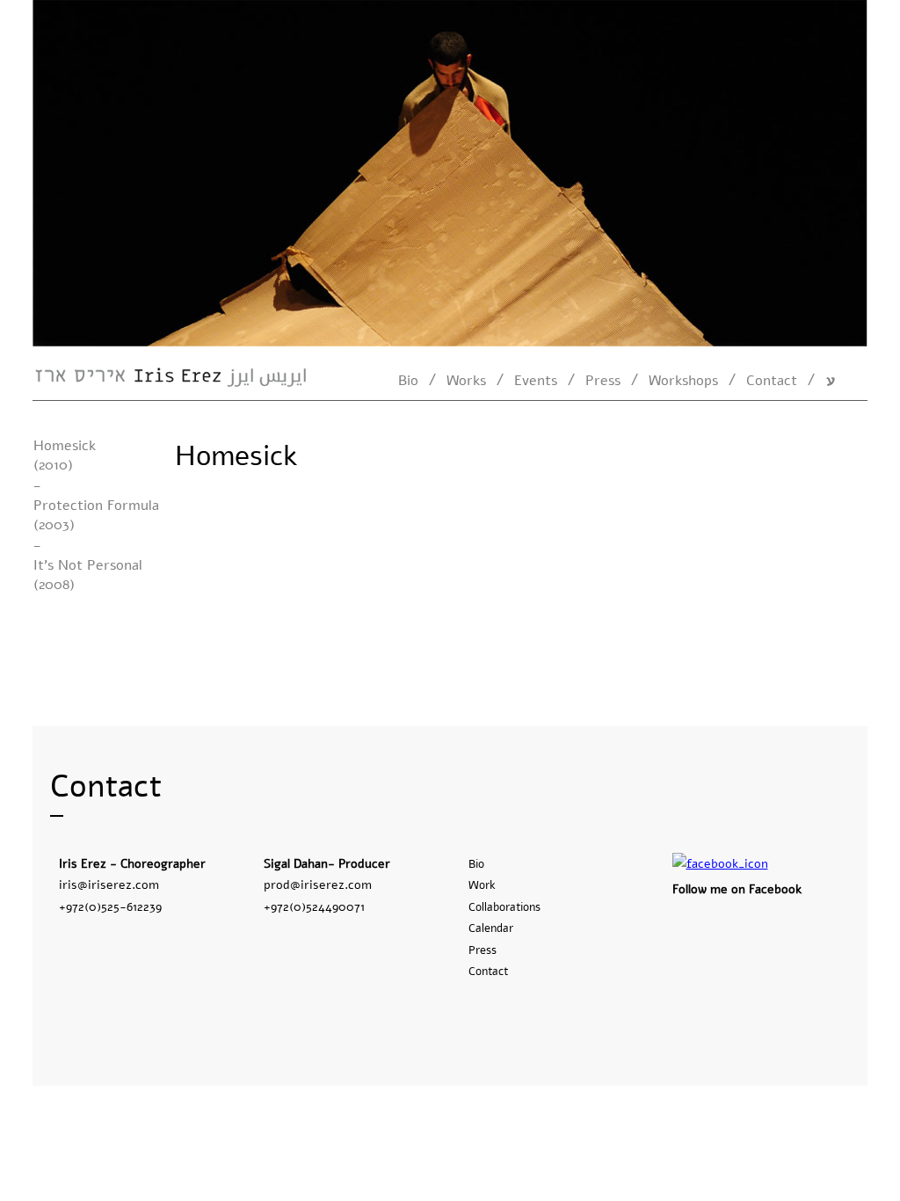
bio (408, 380)
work (482, 885)
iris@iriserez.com (109, 884)
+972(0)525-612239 (110, 906)
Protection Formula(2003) (96, 515)
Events (535, 380)
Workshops (683, 380)
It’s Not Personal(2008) (87, 575)
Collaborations (504, 907)
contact (771, 380)
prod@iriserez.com (318, 884)
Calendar (490, 928)
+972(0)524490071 (314, 906)
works (466, 380)
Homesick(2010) (64, 455)
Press (603, 380)
